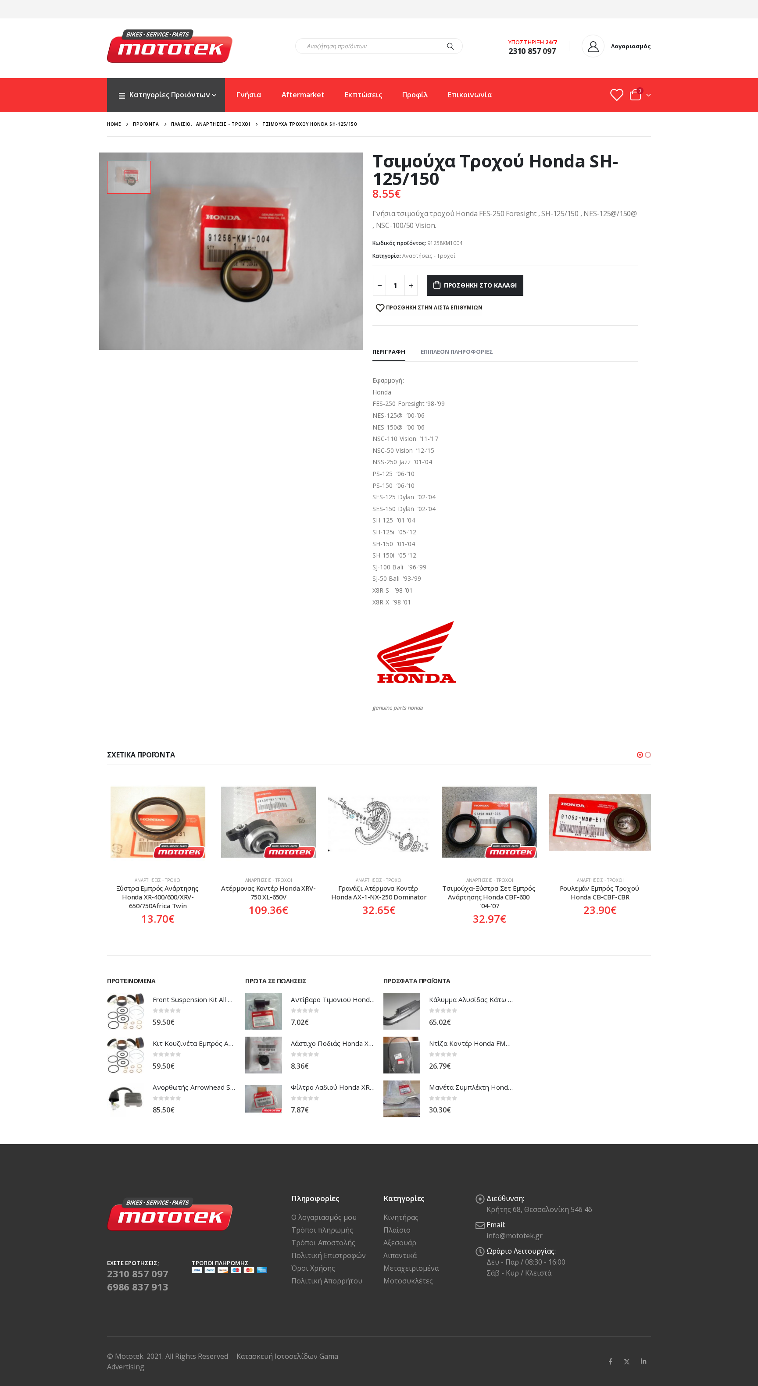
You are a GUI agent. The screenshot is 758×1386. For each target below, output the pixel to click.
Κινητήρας (400, 1217)
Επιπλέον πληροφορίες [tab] (457, 351)
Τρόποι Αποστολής (323, 1242)
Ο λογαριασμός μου (324, 1217)
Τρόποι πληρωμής (322, 1230)
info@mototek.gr (514, 1235)
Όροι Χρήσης (313, 1268)
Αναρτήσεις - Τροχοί (428, 255)
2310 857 (524, 51)
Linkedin (643, 1361)
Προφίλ (415, 95)
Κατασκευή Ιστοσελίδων (277, 1356)
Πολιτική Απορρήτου (326, 1281)
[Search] (450, 46)
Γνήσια (248, 95)
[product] (158, 822)
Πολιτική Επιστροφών (328, 1255)
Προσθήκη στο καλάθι (480, 285)
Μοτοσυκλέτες (408, 1281)
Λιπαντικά (400, 1255)
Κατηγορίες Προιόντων (169, 95)
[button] (640, 755)
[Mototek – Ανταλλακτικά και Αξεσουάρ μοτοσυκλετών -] (169, 46)
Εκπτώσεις (363, 95)
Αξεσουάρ (399, 1242)
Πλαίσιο (397, 1230)
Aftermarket (303, 95)
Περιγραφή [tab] (388, 351)
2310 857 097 (137, 1273)
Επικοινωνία (470, 95)
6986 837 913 (137, 1286)
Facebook (610, 1361)
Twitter (626, 1361)
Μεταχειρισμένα (411, 1268)
